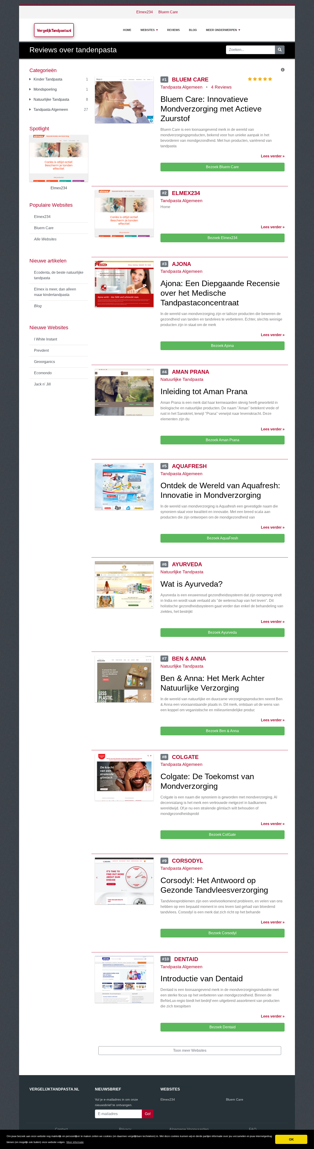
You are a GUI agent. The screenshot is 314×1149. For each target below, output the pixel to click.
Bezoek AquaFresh (222, 538)
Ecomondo (43, 373)
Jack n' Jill (42, 384)
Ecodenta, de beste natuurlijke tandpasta (58, 275)
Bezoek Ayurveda (222, 632)
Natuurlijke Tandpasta (51, 99)
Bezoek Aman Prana (222, 440)
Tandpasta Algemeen (50, 110)
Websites (147, 30)
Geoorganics (44, 362)
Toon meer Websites (189, 1050)
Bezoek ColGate (222, 835)
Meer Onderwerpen (221, 30)
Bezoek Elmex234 (222, 238)
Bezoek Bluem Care (222, 167)
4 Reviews (221, 87)
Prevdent (41, 350)
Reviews (173, 30)
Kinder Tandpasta (47, 79)
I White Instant (45, 339)
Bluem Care (168, 12)
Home (127, 30)
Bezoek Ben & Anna (222, 731)
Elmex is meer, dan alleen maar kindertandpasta (55, 292)
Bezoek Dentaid (222, 1027)
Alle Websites (45, 239)
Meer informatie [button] (75, 1142)
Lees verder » (273, 156)
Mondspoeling (45, 89)
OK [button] (291, 1139)
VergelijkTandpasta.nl (54, 30)
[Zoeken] (280, 49)
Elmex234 (144, 12)
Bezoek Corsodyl (222, 933)
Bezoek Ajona (222, 346)
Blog (193, 30)
